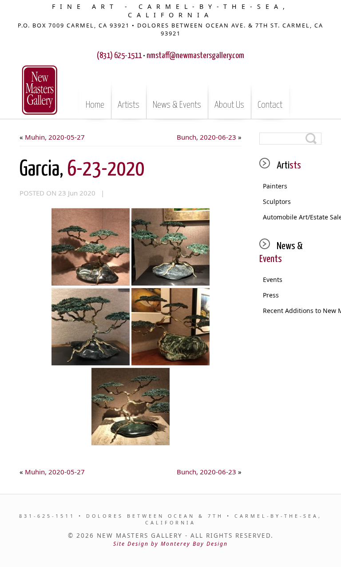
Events (272, 279)
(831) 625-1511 (119, 55)
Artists (128, 105)
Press (271, 295)
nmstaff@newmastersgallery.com (195, 55)
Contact (270, 105)
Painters (275, 186)
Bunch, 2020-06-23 (206, 137)
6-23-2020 (82, 169)
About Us (229, 105)
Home (95, 105)
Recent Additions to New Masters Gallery (292, 310)
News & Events (177, 105)
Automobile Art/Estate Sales (292, 217)
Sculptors (277, 201)
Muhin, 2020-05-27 (55, 137)
